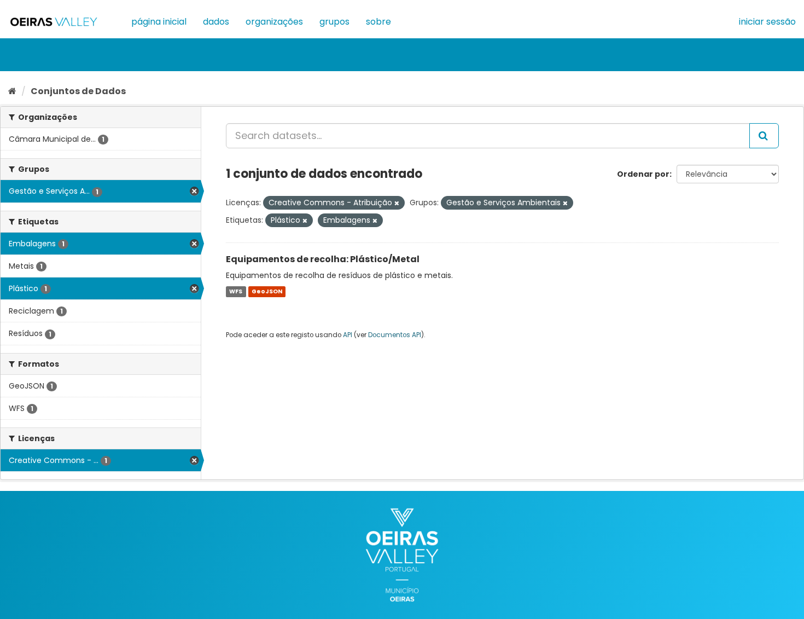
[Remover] (396, 203)
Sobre (378, 21)
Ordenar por (643, 174)
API (347, 335)
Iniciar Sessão (767, 21)
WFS (235, 291)
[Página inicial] (12, 91)
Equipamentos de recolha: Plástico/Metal (323, 259)
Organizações (274, 21)
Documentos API (394, 335)
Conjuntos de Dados (78, 91)
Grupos (334, 21)
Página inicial (159, 21)
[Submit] (764, 135)
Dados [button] (216, 21)
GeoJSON (267, 291)
